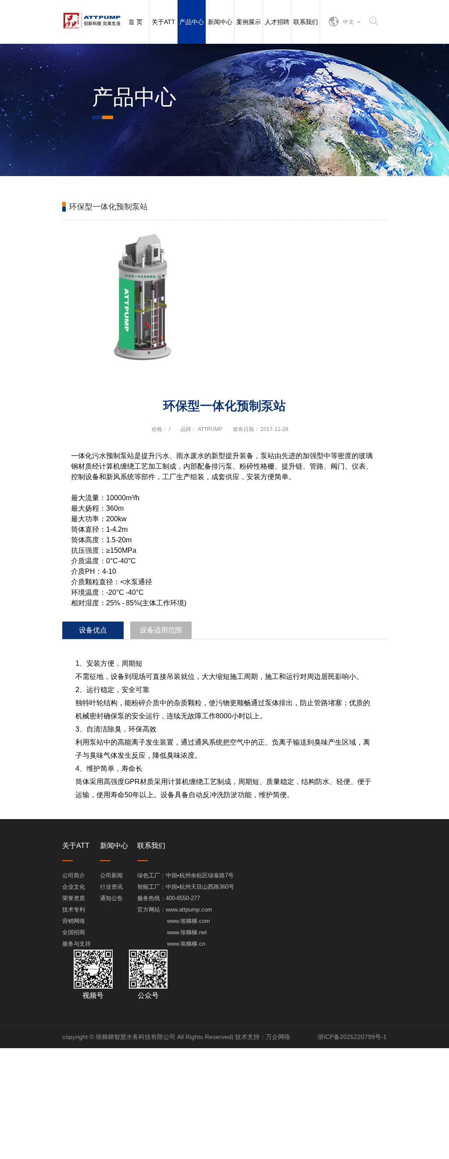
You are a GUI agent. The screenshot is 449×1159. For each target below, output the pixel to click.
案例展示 (248, 21)
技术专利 (73, 909)
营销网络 (73, 921)
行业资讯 (111, 886)
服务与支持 (76, 943)
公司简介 (73, 875)
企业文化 (73, 886)
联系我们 (305, 21)
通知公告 (111, 898)
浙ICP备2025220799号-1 (352, 1036)
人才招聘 (277, 21)
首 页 (135, 21)
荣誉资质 (73, 898)
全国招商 (73, 932)
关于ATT (163, 21)
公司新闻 (111, 875)
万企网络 (278, 1036)
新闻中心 (220, 21)
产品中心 (191, 21)
